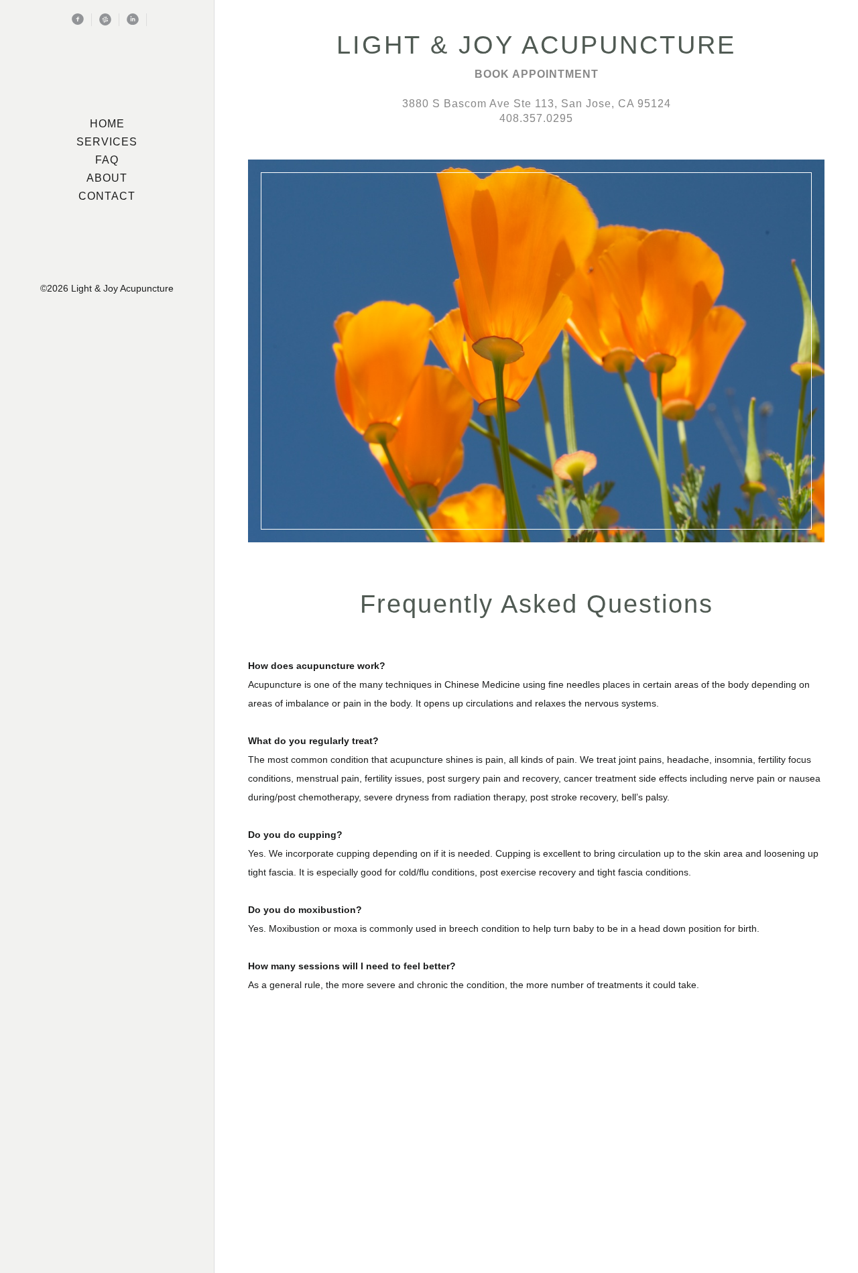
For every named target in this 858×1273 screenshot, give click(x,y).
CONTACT (106, 196)
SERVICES (106, 141)
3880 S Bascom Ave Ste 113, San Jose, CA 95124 (536, 103)
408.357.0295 (536, 118)
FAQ (107, 160)
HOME (107, 123)
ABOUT (106, 178)
